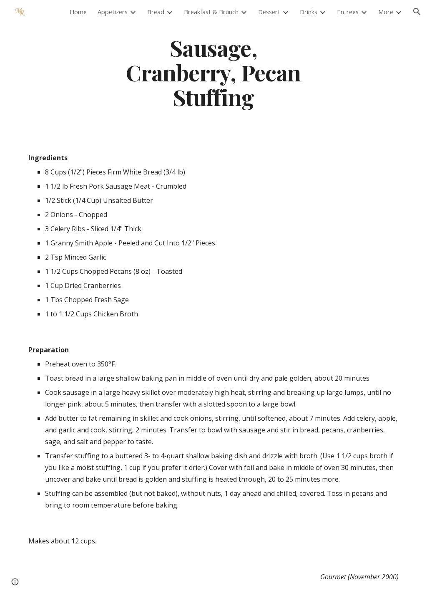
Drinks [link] (308, 12)
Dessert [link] (269, 12)
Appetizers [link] (113, 12)
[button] (417, 12)
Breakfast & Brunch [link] (211, 12)
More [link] (385, 12)
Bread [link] (155, 12)
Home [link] (78, 12)
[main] (213, 72)
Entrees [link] (348, 12)
